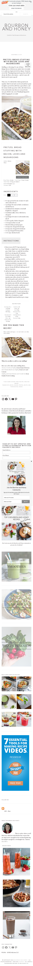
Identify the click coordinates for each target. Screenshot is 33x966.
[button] (16, 488)
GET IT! (25, 501)
